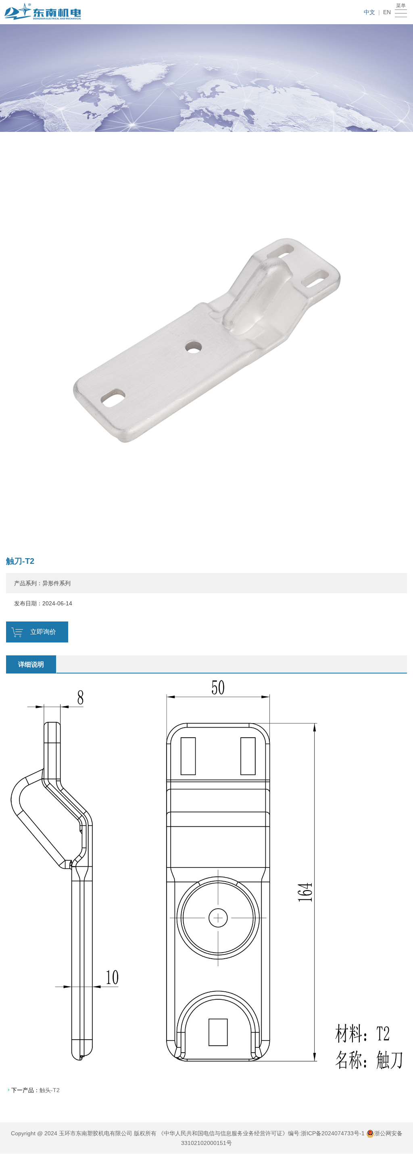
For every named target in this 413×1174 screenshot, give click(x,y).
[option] (206, 340)
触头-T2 (50, 1090)
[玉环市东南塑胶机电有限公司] (44, 12)
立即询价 (43, 631)
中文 (369, 12)
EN (387, 12)
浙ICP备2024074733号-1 (333, 1133)
